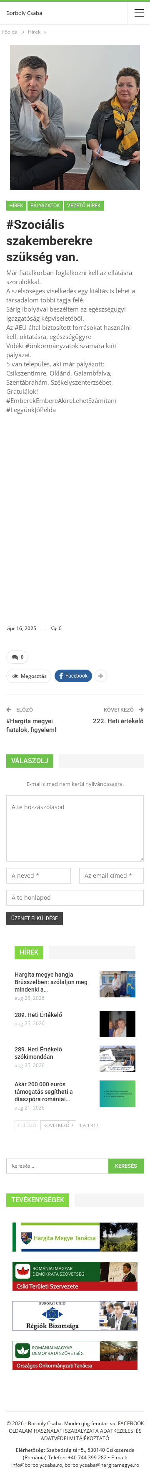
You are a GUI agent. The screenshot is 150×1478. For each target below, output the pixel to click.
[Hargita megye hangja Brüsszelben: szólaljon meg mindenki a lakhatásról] (117, 984)
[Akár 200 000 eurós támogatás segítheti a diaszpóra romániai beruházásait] (117, 1093)
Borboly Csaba (24, 13)
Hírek (16, 206)
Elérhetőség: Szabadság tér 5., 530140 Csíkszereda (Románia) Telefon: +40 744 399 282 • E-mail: (75, 1453)
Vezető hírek (84, 206)
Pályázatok (45, 206)
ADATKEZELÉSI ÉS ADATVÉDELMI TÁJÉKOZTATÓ (91, 1434)
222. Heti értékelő (118, 721)
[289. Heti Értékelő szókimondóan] (117, 1059)
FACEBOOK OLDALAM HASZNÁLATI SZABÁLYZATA (76, 1427)
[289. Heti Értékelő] (117, 1024)
